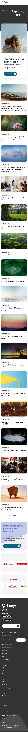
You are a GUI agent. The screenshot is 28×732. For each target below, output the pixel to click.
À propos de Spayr (7, 644)
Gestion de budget (6, 688)
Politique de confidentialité (8, 715)
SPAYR (4, 10)
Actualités (4, 705)
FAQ (3, 656)
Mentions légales (6, 712)
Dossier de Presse (6, 659)
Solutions (4, 679)
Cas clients (4, 650)
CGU (3, 722)
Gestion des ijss (5, 684)
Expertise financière (7, 695)
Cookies (4, 718)
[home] (5, 2)
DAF (3, 670)
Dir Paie (4, 673)
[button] (25, 2)
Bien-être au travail (6, 702)
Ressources (4, 653)
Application (5, 613)
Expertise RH (5, 699)
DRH (3, 667)
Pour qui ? (4, 665)
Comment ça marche (7, 647)
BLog (7, 10)
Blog (3, 693)
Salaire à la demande (7, 681)
